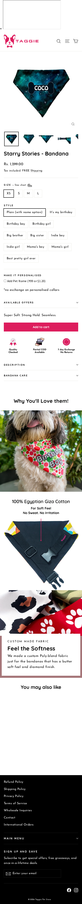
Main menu (14, 838)
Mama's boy (35, 246)
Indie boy (57, 235)
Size (15, 184)
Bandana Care (16, 375)
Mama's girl (59, 246)
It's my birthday (61, 212)
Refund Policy (13, 781)
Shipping (36, 170)
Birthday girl (41, 223)
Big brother (15, 235)
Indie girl (13, 246)
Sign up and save (21, 851)
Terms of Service (15, 803)
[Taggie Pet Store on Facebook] (69, 889)
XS (9, 193)
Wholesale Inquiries (18, 810)
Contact (9, 817)
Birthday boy (16, 223)
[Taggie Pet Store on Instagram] (76, 889)
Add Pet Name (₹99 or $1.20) (26, 281)
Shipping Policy (15, 789)
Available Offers (19, 302)
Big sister (37, 235)
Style (9, 205)
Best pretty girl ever (21, 258)
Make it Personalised (23, 275)
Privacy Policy (13, 796)
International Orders (19, 824)
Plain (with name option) (25, 212)
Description (14, 364)
